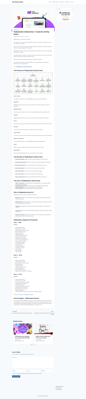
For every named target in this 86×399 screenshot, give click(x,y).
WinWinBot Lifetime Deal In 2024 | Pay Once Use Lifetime (44, 313)
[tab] (32, 344)
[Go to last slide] (15, 333)
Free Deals (67, 1)
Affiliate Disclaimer (59, 386)
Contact (71, 1)
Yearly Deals (61, 1)
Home (50, 1)
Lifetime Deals (55, 1)
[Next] (51, 333)
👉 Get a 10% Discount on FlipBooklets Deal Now (23, 294)
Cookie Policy (58, 387)
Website (43, 370)
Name (14, 370)
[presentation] (22, 329)
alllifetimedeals (17, 36)
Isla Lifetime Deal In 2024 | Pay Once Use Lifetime (22, 312)
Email (28, 370)
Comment (15, 357)
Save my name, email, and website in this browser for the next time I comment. (27, 373)
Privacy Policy (58, 389)
